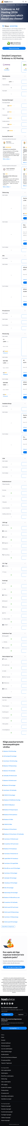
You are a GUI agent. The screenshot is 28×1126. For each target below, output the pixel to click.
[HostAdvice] (7, 2)
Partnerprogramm (5, 1045)
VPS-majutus (4, 1084)
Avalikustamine (5, 1054)
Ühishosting (4, 1078)
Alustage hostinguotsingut (15, 967)
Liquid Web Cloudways (11, 858)
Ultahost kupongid (5, 1117)
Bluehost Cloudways (10, 848)
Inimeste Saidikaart (6, 1043)
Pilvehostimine (4, 1090)
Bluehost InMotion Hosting (12, 800)
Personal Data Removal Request (9, 1057)
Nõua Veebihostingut (6, 1051)
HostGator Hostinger (10, 873)
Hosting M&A (13, 1028)
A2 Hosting (14, 26)
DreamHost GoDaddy (11, 902)
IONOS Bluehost (9, 804)
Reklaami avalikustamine (21, 4)
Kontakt (3, 1040)
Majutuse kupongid (6, 1106)
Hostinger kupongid (6, 1114)
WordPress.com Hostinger (12, 868)
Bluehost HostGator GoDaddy (14, 834)
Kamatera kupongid (6, 1109)
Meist (2, 1037)
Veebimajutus (4, 1073)
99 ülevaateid (6, 69)
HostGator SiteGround (11, 839)
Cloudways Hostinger (10, 882)
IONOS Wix (8, 824)
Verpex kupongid (5, 1120)
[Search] (23, 2)
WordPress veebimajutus (7, 1076)
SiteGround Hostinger (11, 921)
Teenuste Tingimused (6, 1063)
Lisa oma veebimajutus (6, 1048)
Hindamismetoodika (10, 4)
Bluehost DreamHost (10, 814)
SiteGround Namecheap (11, 912)
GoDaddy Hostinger (10, 878)
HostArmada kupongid (6, 1111)
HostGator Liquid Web (11, 863)
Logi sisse (20, 1014)
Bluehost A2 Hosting (10, 751)
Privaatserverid (5, 1093)
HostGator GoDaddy (10, 790)
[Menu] (26, 2)
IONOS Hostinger (9, 795)
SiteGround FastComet (11, 907)
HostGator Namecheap (11, 917)
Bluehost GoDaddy (9, 770)
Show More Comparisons (8, 926)
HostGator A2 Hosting (10, 761)
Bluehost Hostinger (10, 785)
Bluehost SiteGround (10, 780)
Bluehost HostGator (10, 829)
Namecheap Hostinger (11, 892)
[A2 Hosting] (14, 43)
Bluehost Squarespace (11, 809)
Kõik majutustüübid (6, 1070)
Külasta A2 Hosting (14, 48)
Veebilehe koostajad (6, 1099)
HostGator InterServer (11, 853)
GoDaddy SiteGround (10, 775)
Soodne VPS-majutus (6, 1087)
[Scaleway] (6, 64)
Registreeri (7, 1014)
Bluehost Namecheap (10, 765)
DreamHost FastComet (11, 843)
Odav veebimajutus (6, 1081)
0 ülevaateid (25, 215)
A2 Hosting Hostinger (10, 756)
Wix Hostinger (9, 887)
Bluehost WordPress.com (12, 897)
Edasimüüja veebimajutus (7, 1096)
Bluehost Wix (8, 819)
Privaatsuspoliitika (5, 1060)
